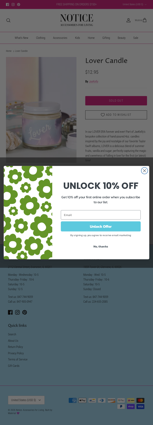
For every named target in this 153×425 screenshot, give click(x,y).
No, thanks (100, 246)
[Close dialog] (144, 170)
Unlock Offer (101, 226)
